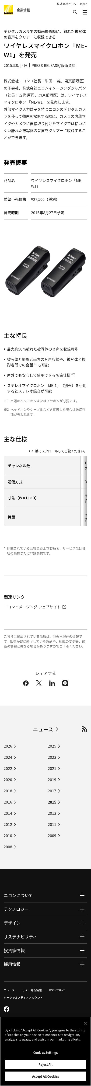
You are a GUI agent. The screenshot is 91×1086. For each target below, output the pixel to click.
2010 (8, 835)
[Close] (85, 1023)
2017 (52, 791)
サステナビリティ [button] (20, 936)
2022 (8, 768)
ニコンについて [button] (18, 895)
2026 (8, 746)
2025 (52, 746)
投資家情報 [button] (14, 950)
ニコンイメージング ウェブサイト (32, 606)
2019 (52, 779)
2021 (52, 768)
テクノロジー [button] (16, 909)
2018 (8, 791)
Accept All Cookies (45, 1076)
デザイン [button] (12, 923)
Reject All (45, 1064)
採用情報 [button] (12, 964)
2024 (8, 757)
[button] (75, 12)
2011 (52, 824)
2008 (8, 846)
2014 (8, 813)
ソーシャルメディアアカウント (23, 997)
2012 (8, 824)
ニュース (43, 729)
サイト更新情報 (32, 990)
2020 (8, 779)
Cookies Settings (45, 1052)
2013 (52, 813)
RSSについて (57, 990)
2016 (8, 802)
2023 (52, 757)
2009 (52, 835)
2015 (52, 802)
